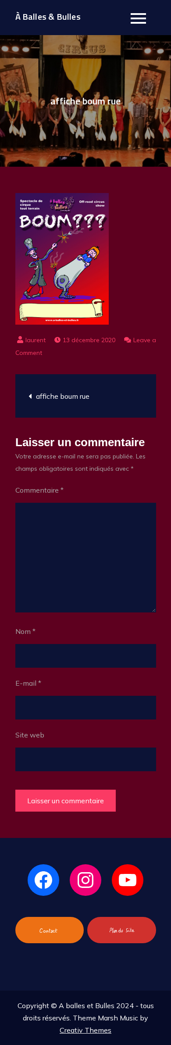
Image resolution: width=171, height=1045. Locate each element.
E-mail (28, 683)
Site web (29, 734)
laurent (35, 340)
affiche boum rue (62, 396)
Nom (25, 631)
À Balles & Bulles (48, 16)
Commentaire (39, 490)
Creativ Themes (85, 1030)
